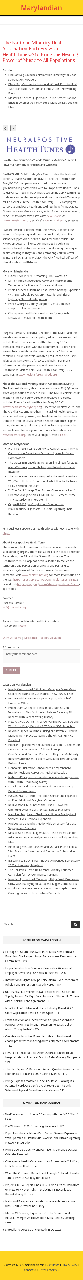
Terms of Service (49, 1270)
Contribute (53, 1264)
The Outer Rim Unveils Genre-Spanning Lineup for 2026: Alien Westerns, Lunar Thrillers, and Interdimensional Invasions (43, 467)
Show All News (12, 638)
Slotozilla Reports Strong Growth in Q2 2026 (33, 1229)
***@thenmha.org (14, 607)
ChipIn (6, 533)
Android (58, 220)
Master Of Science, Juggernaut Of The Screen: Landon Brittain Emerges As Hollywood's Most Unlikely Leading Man (43, 102)
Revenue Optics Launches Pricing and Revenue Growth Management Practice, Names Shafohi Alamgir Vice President (42, 735)
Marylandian (41, 7)
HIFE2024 (54, 216)
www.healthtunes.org (35, 575)
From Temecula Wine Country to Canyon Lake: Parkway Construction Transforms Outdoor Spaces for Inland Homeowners (43, 453)
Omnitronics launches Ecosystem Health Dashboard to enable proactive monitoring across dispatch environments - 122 (42, 1040)
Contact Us (30, 1270)
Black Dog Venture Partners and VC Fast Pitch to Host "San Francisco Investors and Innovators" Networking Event (42, 88)
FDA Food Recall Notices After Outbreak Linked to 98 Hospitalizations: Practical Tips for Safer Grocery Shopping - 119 (42, 1057)
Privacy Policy (69, 1264)
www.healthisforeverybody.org (38, 374)
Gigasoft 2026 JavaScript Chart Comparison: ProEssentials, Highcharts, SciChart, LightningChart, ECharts (40, 508)
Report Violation (50, 638)
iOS (47, 220)
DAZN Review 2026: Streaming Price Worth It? (37, 276)
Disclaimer (30, 638)
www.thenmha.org (14, 435)
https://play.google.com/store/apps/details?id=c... (48, 584)
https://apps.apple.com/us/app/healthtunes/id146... (45, 579)
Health (22, 626)
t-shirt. (64, 435)
